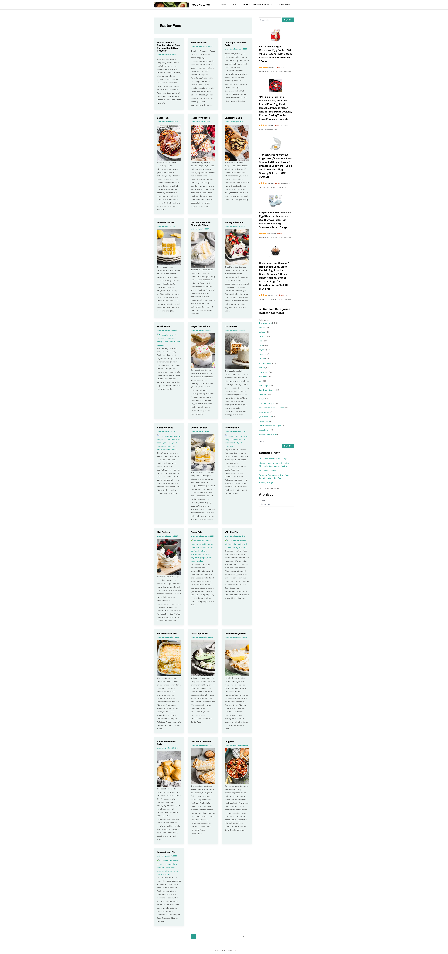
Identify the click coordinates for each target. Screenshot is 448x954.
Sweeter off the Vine (268, 434)
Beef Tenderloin (199, 42)
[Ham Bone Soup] (169, 442)
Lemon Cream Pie (166, 852)
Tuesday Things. (266, 482)
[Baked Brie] (203, 550)
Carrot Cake (231, 326)
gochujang (264, 412)
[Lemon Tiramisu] (203, 452)
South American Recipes (270, 425)
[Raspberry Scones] (203, 142)
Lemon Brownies (165, 222)
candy (262, 367)
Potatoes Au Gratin (167, 633)
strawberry (263, 372)
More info (287, 71)
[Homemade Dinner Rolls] (169, 769)
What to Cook (265, 363)
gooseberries (264, 430)
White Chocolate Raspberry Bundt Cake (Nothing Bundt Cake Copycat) (168, 46)
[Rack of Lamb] (237, 441)
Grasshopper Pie (199, 633)
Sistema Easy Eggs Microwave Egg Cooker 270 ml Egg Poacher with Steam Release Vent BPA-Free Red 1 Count (275, 54)
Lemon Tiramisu (199, 427)
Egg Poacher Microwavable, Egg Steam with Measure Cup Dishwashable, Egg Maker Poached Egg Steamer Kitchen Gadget (275, 220)
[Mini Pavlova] (169, 557)
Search (288, 20)
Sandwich (263, 376)
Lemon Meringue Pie (235, 633)
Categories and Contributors (257, 5)
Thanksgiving (265, 323)
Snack (262, 358)
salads (262, 332)
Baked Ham (163, 118)
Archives (262, 500)
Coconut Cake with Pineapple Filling (200, 223)
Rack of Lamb (232, 427)
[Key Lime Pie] (169, 340)
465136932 (273, 295)
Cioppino (229, 741)
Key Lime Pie (163, 326)
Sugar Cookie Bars (200, 326)
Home (223, 5)
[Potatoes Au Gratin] (169, 658)
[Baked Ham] (169, 142)
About (235, 5)
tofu (261, 381)
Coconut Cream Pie (201, 741)
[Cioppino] (237, 766)
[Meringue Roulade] (237, 247)
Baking (262, 327)
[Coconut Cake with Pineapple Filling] (203, 250)
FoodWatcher (200, 4)
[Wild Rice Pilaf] (237, 544)
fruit (261, 345)
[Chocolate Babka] (237, 142)
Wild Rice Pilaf (232, 532)
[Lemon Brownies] (169, 247)
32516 (271, 125)
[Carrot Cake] (237, 351)
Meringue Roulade (234, 222)
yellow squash (265, 416)
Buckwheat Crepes (267, 470)
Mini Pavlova (163, 532)
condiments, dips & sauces (271, 408)
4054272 (272, 234)
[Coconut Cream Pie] (203, 766)
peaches (263, 394)
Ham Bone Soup (165, 427)
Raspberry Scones (200, 118)
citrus (261, 399)
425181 (271, 183)
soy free (262, 350)
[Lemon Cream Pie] (169, 867)
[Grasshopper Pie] (203, 658)
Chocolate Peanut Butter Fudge (273, 458)
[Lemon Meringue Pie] (237, 658)
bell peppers (264, 385)
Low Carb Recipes (267, 403)
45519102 (272, 68)
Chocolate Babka (233, 118)
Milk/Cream (264, 421)
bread (261, 354)
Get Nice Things (284, 5)
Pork (261, 341)
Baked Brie (196, 532)
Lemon (262, 336)
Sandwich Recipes (267, 390)
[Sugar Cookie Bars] (203, 350)
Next (245, 936)
